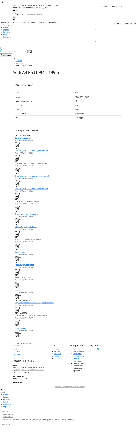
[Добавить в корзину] (17, 145)
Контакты (7, 37)
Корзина (6, 407)
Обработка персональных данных (78, 356)
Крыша (17, 290)
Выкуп (5, 34)
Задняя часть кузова (23, 277)
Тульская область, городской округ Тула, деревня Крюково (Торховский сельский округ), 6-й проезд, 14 (28, 369)
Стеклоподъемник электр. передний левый (32, 176)
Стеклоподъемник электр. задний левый (31, 163)
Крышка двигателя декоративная (28, 239)
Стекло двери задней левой (26, 227)
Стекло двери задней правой (26, 214)
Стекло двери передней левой (27, 201)
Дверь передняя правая (24, 265)
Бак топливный (21, 328)
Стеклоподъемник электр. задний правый (31, 151)
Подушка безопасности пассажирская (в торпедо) (34, 303)
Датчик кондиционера (23, 138)
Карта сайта (77, 361)
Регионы (6, 32)
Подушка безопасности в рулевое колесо (31, 315)
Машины (19, 63)
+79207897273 (105, 6)
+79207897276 (117, 6)
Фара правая (20, 252)
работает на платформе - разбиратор (70, 387)
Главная (6, 27)
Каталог (6, 30)
